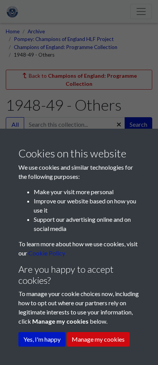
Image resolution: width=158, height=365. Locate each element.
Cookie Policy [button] (46, 253)
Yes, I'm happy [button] (42, 339)
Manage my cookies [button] (98, 339)
